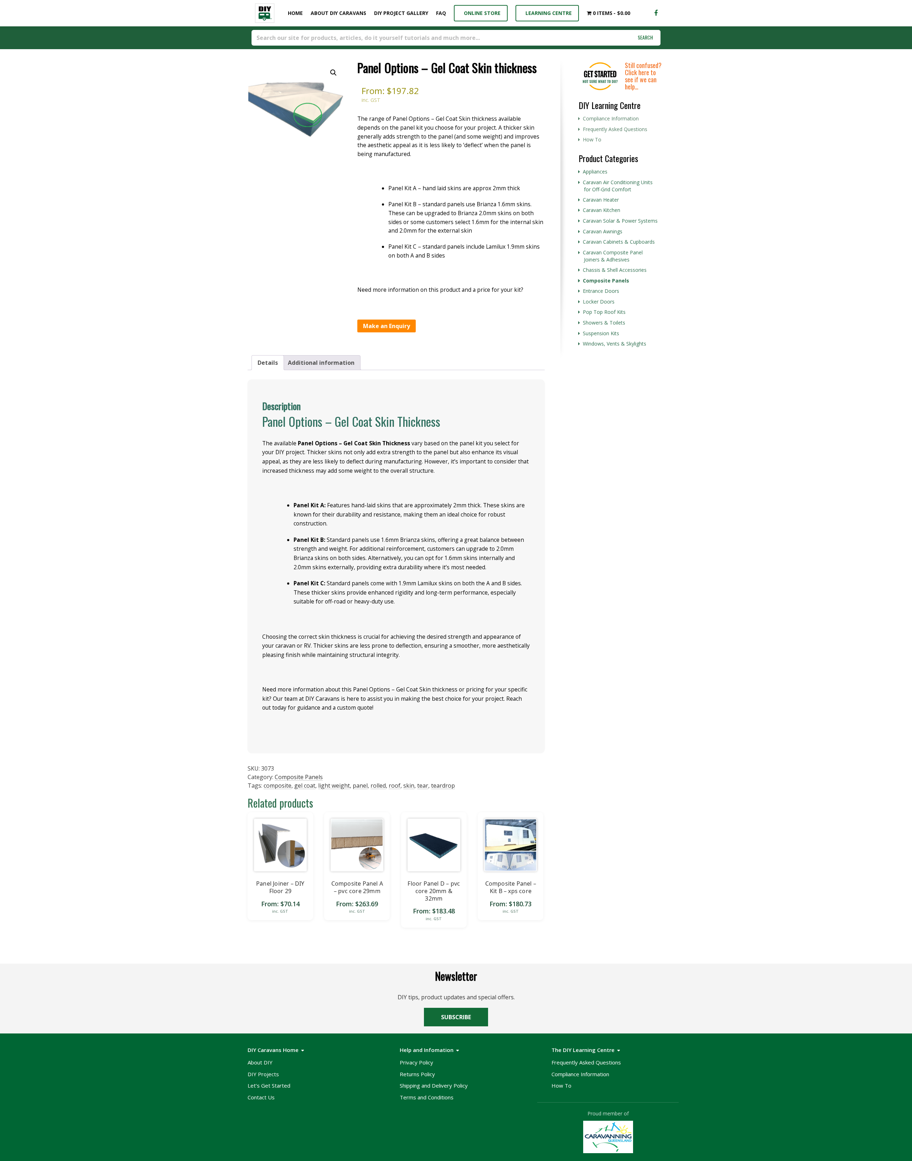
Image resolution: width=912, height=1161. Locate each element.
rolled (378, 785)
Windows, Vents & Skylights (614, 343)
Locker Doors (599, 301)
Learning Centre (547, 13)
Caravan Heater (601, 199)
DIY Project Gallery (401, 13)
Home (294, 13)
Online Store (481, 13)
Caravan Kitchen (601, 210)
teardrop (443, 785)
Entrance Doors (601, 290)
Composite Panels (299, 777)
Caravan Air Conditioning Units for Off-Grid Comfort (618, 186)
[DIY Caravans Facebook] (656, 13)
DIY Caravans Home (273, 1049)
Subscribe (456, 1017)
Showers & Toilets (604, 322)
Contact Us (261, 1097)
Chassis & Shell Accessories (615, 269)
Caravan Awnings (602, 231)
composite (277, 785)
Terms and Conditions (427, 1097)
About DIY (260, 1062)
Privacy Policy (416, 1062)
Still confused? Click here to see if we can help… (643, 76)
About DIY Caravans (338, 13)
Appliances (595, 171)
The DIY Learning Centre (583, 1049)
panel (360, 785)
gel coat (304, 785)
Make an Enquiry (386, 326)
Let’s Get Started (269, 1085)
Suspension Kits (601, 333)
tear (422, 785)
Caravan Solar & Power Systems (620, 220)
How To (592, 139)
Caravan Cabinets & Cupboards (619, 241)
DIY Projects (263, 1074)
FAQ (441, 13)
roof (394, 785)
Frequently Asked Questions (615, 129)
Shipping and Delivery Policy (434, 1085)
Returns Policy (417, 1074)
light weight (334, 785)
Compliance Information (611, 118)
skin (408, 785)
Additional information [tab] (321, 363)
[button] (333, 72)
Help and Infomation (427, 1049)
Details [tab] (268, 363)
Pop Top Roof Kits (604, 312)
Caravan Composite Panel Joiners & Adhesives (613, 256)
